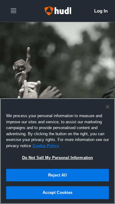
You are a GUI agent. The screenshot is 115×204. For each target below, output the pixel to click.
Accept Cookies (58, 192)
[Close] (107, 106)
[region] (57, 151)
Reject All (57, 175)
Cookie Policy (46, 145)
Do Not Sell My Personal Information (57, 157)
